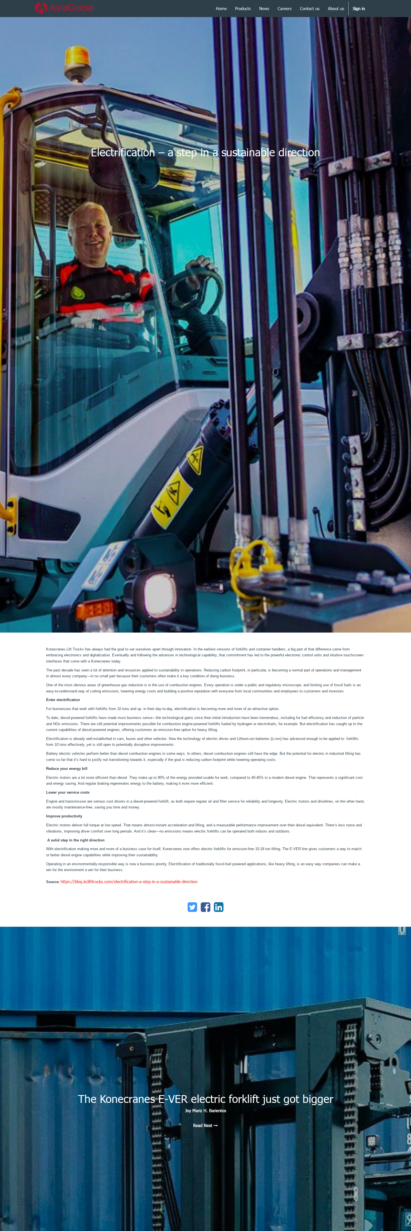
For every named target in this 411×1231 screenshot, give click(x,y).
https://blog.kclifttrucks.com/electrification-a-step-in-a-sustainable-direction (129, 881)
